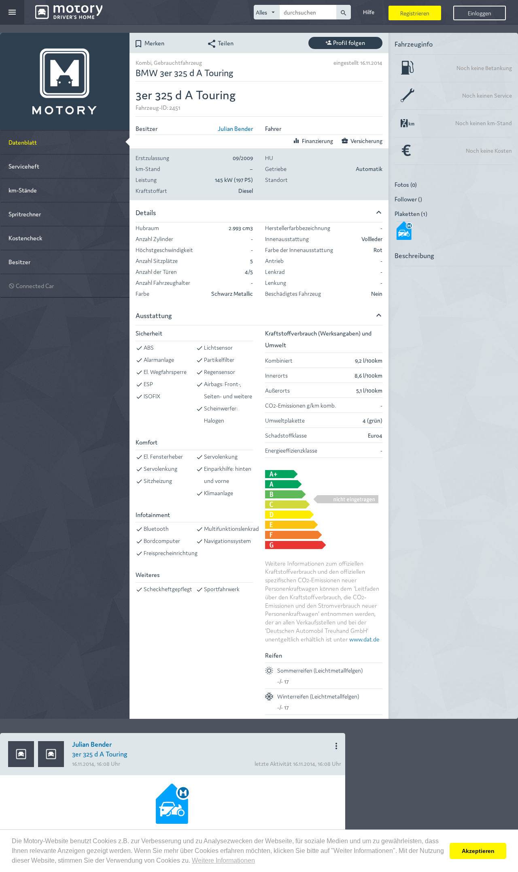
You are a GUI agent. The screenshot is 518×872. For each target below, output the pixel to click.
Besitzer (19, 261)
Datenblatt (22, 142)
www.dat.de (364, 639)
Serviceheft (23, 166)
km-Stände (22, 190)
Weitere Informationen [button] (223, 860)
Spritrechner (24, 214)
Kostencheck (25, 238)
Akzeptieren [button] (478, 851)
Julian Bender (235, 128)
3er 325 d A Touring (99, 753)
